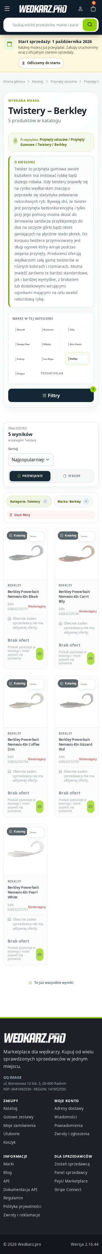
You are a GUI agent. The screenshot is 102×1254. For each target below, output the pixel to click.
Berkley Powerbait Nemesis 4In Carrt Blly (74, 596)
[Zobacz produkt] (39, 654)
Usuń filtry (22, 515)
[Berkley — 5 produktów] (77, 358)
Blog (7, 1172)
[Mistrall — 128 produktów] (24, 329)
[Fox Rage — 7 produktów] (51, 358)
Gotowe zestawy (18, 1117)
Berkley (14, 585)
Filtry (70, 394)
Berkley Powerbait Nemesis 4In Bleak (23, 594)
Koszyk (9, 1142)
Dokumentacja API (20, 1189)
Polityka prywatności (22, 1206)
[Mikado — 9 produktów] (51, 344)
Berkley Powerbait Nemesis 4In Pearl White (23, 892)
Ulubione (11, 1133)
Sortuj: (13, 448)
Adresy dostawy (69, 1108)
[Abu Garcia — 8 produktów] (77, 344)
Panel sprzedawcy (70, 1172)
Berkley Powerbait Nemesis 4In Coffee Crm (23, 744)
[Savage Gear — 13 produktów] (24, 344)
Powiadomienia (68, 1125)
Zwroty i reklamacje (21, 1215)
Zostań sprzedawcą (72, 1164)
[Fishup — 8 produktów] (24, 358)
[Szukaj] (90, 25)
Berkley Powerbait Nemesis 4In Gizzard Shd (75, 744)
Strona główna (14, 81)
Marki (8, 1164)
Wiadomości (65, 1117)
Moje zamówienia (19, 1125)
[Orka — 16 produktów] (77, 329)
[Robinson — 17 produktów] (51, 329)
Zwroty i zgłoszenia (72, 1133)
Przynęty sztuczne (64, 81)
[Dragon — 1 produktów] (24, 373)
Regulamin (13, 1197)
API (6, 1181)
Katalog (37, 81)
